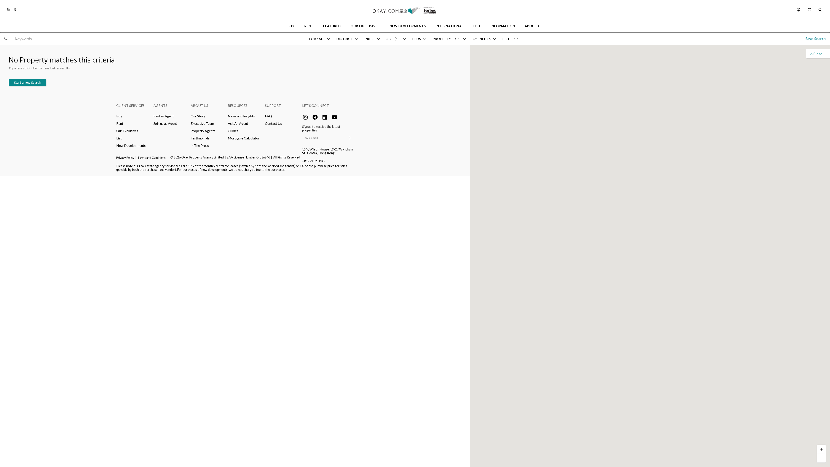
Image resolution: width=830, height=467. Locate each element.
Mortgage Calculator (243, 138)
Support (273, 105)
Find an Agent (163, 116)
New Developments (131, 145)
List (119, 138)
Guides (233, 131)
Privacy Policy (125, 157)
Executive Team (202, 123)
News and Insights (241, 116)
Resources (237, 105)
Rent (119, 123)
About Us (199, 105)
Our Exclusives (127, 131)
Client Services (130, 105)
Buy (119, 116)
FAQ (268, 116)
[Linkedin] (325, 117)
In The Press (200, 145)
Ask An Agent (238, 123)
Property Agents (203, 131)
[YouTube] (334, 117)
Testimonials (200, 138)
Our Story (198, 116)
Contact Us (273, 123)
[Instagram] (305, 117)
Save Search (815, 38)
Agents (160, 105)
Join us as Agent (165, 123)
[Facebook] (315, 117)
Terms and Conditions (151, 157)
